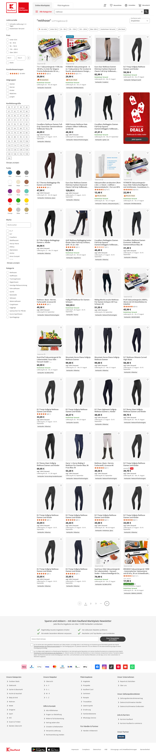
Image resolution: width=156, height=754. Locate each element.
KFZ (10, 718)
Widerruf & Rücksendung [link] (55, 718)
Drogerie (12, 710)
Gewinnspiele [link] (88, 706)
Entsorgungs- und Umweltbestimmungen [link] (124, 749)
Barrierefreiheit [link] (145, 749)
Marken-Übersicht (15, 726)
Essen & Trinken (14, 722)
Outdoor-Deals (14, 681)
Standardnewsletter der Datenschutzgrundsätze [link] (47, 646)
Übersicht (49, 681)
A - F (47, 685)
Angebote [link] (86, 681)
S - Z (47, 698)
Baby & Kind (13, 698)
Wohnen (12, 702)
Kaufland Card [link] (88, 689)
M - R (48, 693)
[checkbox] (17, 25)
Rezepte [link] (86, 698)
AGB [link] (106, 749)
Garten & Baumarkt (16, 689)
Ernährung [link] (87, 710)
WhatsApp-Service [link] (89, 718)
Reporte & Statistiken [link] (127, 681)
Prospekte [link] (86, 685)
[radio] (17, 39)
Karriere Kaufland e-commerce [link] (131, 723)
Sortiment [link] (86, 693)
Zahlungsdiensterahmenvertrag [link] (131, 698)
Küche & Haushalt (15, 693)
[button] (42, 29)
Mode (11, 706)
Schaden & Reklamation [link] (54, 727)
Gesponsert (40, 63)
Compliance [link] (86, 749)
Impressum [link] (75, 749)
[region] (19, 168)
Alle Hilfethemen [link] (52, 710)
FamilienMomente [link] (89, 714)
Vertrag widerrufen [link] (53, 723)
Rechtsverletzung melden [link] (55, 735)
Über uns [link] (123, 685)
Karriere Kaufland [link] (126, 719)
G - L (47, 689)
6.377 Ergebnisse (58, 21)
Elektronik (12, 685)
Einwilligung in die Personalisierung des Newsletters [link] (48, 653)
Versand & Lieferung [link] (53, 731)
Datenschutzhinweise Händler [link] (131, 702)
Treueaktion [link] (87, 702)
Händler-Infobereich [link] (90, 731)
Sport (11, 714)
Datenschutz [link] (97, 749)
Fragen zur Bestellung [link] (54, 714)
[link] (63, 5)
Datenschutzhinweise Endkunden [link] (132, 706)
